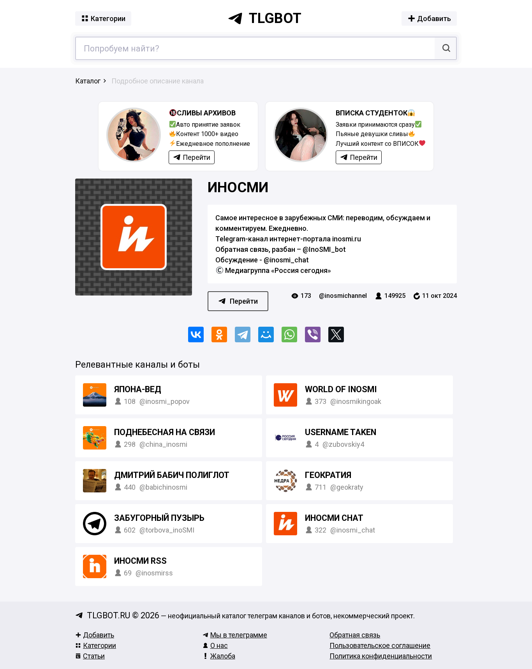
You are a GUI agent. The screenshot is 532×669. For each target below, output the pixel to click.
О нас (219, 645)
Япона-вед (137, 389)
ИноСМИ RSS (140, 561)
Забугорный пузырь (159, 518)
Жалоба (222, 656)
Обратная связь (354, 635)
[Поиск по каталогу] (445, 48)
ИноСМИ (238, 187)
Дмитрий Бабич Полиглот (171, 475)
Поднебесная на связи (164, 432)
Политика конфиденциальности (380, 656)
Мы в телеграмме (238, 635)
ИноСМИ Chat (334, 518)
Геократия (328, 475)
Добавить (98, 635)
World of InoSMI (341, 389)
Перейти (244, 301)
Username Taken (340, 432)
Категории (99, 645)
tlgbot (275, 18)
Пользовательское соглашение (379, 645)
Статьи (94, 656)
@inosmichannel (343, 295)
